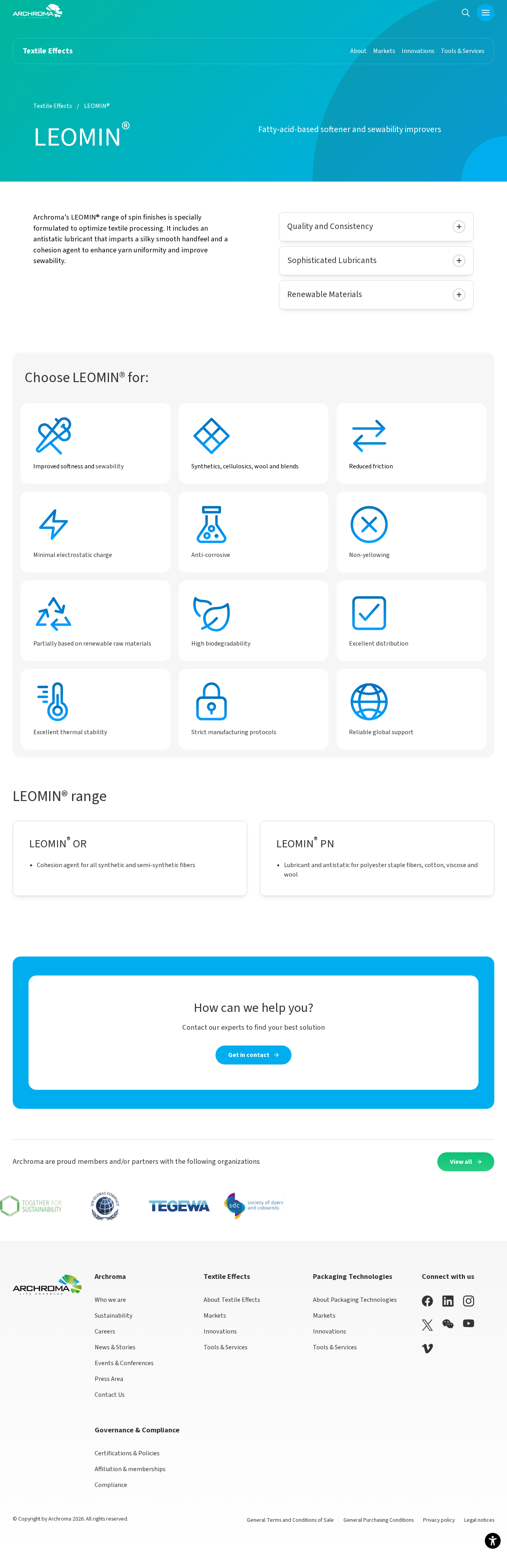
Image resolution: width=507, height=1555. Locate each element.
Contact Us (110, 1394)
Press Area (109, 1379)
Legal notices (479, 1520)
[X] (427, 1325)
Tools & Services (226, 1347)
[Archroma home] (37, 11)
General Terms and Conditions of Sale (290, 1520)
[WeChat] (448, 1324)
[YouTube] (468, 1323)
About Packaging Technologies (355, 1300)
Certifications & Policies (127, 1453)
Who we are (110, 1300)
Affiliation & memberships (130, 1469)
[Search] (465, 12)
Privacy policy (439, 1520)
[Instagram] (468, 1301)
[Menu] (485, 12)
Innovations (220, 1331)
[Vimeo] (427, 1349)
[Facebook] (427, 1301)
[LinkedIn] (448, 1301)
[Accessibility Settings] (493, 1541)
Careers (105, 1331)
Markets (215, 1315)
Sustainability (114, 1315)
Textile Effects (52, 106)
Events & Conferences (124, 1363)
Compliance (111, 1485)
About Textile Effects (232, 1300)
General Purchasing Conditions (378, 1520)
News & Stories (115, 1347)
